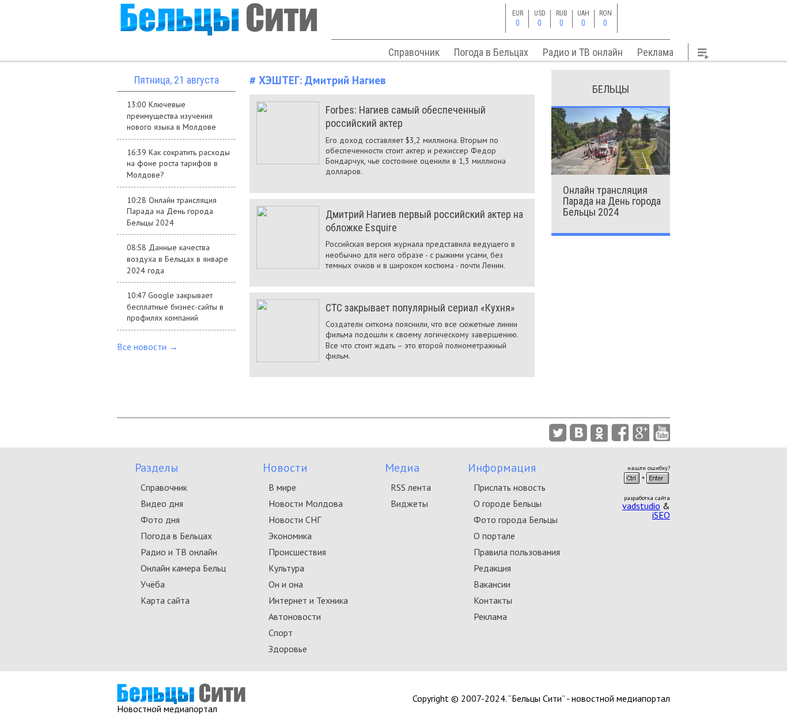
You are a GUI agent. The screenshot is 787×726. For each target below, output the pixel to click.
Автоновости (294, 616)
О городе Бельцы (508, 503)
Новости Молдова (305, 503)
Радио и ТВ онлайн (583, 52)
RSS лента (411, 487)
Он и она (285, 584)
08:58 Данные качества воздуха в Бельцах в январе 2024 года (177, 258)
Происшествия (297, 552)
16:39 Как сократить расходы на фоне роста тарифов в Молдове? (178, 163)
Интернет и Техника (308, 600)
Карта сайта (165, 600)
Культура (286, 568)
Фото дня (160, 519)
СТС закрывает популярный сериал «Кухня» (420, 308)
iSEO (661, 515)
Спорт (280, 632)
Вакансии (492, 584)
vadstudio (641, 505)
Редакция (492, 568)
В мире (282, 487)
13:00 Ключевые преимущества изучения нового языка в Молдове (171, 115)
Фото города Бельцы (516, 519)
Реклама (655, 52)
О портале (494, 535)
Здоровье (287, 648)
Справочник (414, 52)
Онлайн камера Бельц (183, 568)
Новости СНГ (294, 519)
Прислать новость (510, 487)
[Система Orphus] (646, 487)
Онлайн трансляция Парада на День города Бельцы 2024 (612, 201)
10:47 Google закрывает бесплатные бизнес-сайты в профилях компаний (175, 306)
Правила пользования (517, 552)
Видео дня (162, 503)
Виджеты (409, 503)
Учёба (153, 584)
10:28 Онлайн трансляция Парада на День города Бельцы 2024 (172, 211)
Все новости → (147, 346)
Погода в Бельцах (491, 52)
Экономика (290, 535)
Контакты (493, 600)
